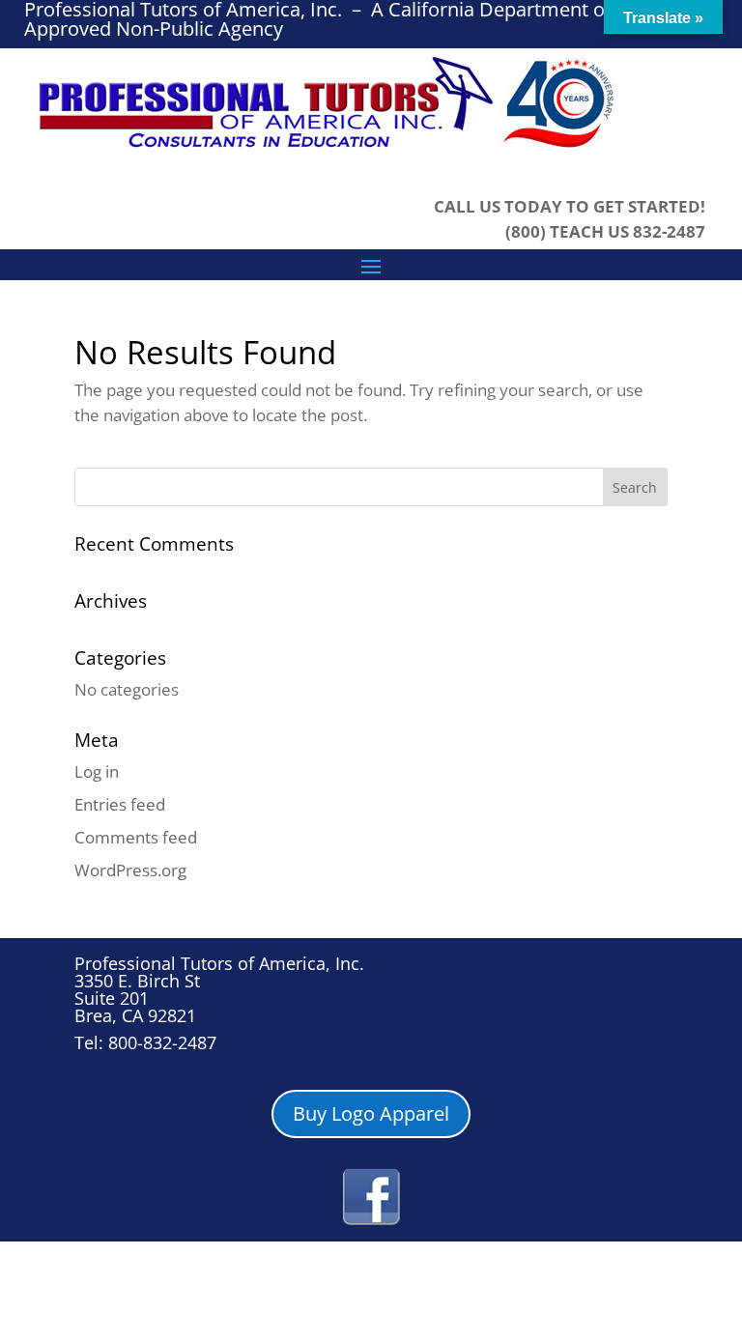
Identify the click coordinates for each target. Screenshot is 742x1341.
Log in (96, 771)
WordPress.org (130, 870)
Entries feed (119, 804)
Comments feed (135, 837)
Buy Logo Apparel (371, 1113)
